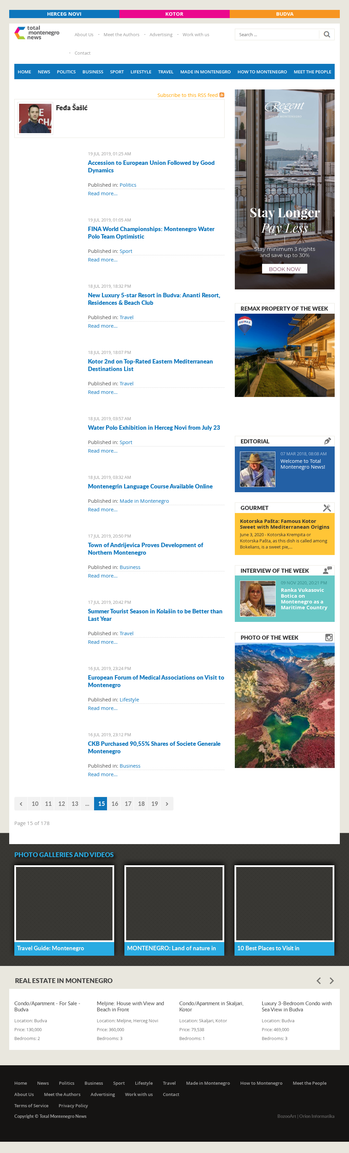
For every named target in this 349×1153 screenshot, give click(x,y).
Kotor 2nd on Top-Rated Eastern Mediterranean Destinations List (150, 365)
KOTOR (174, 13)
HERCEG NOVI (64, 13)
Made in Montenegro (205, 72)
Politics (66, 72)
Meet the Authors (121, 34)
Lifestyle (141, 72)
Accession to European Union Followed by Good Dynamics (151, 166)
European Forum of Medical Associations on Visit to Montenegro (156, 681)
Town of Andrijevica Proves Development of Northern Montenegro (145, 548)
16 (114, 803)
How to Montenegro (262, 72)
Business (92, 72)
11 (48, 803)
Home (24, 72)
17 (128, 803)
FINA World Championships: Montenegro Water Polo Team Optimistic (151, 232)
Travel (165, 72)
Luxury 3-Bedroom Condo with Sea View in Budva (297, 1006)
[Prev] (21, 804)
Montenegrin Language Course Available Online (150, 486)
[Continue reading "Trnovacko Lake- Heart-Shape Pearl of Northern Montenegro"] (285, 704)
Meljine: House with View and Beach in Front (130, 1006)
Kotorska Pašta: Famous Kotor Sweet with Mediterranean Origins (284, 523)
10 (35, 803)
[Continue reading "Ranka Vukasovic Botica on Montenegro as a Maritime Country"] (258, 599)
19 (154, 803)
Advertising (161, 34)
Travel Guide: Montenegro (50, 948)
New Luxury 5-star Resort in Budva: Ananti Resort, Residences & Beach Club (154, 299)
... (87, 803)
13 (75, 803)
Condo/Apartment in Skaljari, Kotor (211, 1006)
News (44, 72)
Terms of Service (31, 1105)
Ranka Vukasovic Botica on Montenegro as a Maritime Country (304, 598)
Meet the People (312, 72)
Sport (117, 72)
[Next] (167, 804)
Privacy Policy (73, 1105)
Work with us (196, 34)
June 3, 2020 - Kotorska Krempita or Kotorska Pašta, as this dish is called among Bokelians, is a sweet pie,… (283, 540)
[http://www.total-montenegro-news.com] (36, 33)
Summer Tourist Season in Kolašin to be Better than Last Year (155, 615)
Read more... (103, 193)
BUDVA (284, 13)
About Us (84, 34)
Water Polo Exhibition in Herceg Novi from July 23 (154, 427)
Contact (83, 53)
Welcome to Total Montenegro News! (302, 463)
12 (61, 803)
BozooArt (286, 1116)
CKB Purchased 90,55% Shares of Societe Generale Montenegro (154, 747)
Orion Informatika (317, 1116)
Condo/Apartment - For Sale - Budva (47, 1006)
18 (141, 803)
